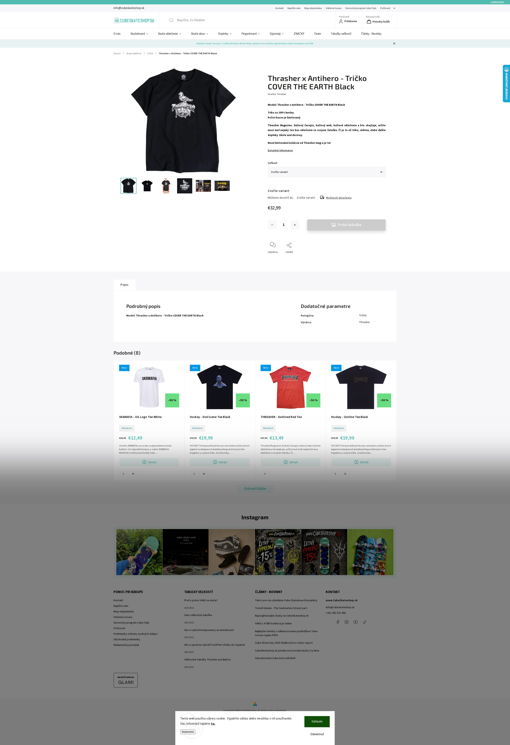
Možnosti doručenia (338, 198)
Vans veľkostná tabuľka (198, 615)
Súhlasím (317, 721)
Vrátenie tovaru (333, 8)
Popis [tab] (124, 285)
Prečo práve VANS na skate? (201, 600)
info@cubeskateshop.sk (340, 607)
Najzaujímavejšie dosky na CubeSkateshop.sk (282, 616)
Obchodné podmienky (127, 640)
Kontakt (279, 8)
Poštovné (385, 8)
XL (345, 474)
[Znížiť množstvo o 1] (272, 225)
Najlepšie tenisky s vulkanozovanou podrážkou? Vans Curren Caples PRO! (286, 633)
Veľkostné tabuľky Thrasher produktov (207, 660)
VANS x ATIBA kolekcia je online (273, 624)
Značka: (277, 94)
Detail (152, 462)
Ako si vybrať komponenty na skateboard (209, 630)
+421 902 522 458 (336, 613)
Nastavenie (188, 732)
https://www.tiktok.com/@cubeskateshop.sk (365, 622)
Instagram (347, 622)
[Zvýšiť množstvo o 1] (294, 225)
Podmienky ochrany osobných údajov (136, 634)
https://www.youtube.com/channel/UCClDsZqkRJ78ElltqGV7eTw (356, 622)
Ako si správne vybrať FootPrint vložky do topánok (214, 645)
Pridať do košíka (349, 225)
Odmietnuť (317, 734)
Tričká (362, 315)
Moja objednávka (313, 8)
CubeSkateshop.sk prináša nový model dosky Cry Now (287, 651)
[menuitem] (120, 33)
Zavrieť (378, 258)
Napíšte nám (293, 8)
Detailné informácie (280, 151)
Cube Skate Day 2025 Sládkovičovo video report (284, 643)
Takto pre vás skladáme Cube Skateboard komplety (286, 600)
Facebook (338, 622)
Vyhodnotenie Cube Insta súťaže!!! (275, 658)
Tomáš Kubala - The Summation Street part (281, 608)
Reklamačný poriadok (126, 645)
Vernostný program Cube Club (360, 8)
